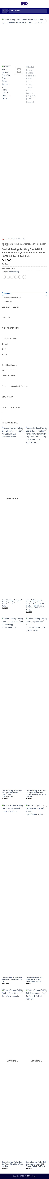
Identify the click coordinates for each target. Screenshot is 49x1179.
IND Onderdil (7, 244)
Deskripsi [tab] (7, 294)
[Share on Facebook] (8, 277)
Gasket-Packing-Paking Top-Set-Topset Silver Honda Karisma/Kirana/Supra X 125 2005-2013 (36, 794)
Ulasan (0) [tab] (7, 301)
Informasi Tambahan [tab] (12, 298)
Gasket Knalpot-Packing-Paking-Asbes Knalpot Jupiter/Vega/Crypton (35, 979)
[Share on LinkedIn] (24, 277)
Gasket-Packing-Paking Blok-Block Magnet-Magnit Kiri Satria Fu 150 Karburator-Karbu (12, 603)
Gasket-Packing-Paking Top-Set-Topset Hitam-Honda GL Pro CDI (12, 979)
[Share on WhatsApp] (4, 277)
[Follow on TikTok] (10, 4)
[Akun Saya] (38, 3)
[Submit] (44, 11)
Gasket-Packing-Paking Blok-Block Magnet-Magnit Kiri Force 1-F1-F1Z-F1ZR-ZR (36, 1164)
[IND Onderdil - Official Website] (24, 4)
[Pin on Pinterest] (20, 277)
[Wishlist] (42, 3)
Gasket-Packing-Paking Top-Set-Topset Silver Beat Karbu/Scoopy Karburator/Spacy (12, 794)
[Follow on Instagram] (7, 4)
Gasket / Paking (13, 272)
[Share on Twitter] (12, 277)
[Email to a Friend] (16, 277)
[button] (3, 4)
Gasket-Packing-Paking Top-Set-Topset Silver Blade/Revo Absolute (12, 1164)
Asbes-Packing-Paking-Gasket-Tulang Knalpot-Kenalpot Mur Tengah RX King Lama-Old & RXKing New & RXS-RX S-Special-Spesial (35, 605)
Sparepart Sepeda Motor (26, 244)
